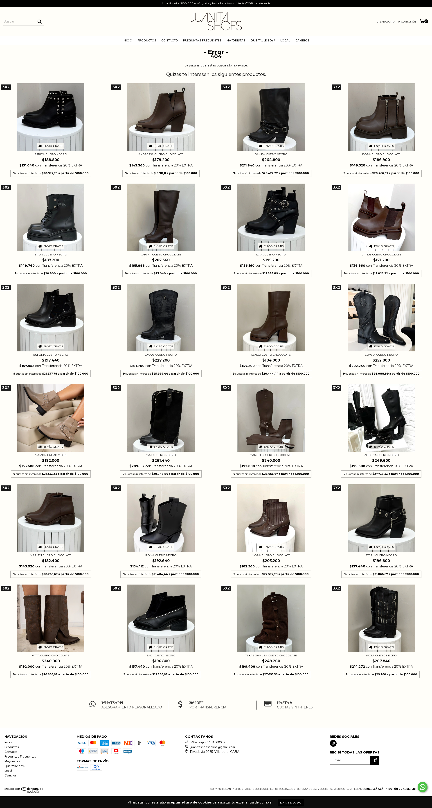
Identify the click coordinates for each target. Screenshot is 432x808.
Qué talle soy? (263, 40)
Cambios (302, 40)
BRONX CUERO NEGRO (50, 254)
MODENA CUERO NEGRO (381, 455)
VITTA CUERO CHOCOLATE (50, 655)
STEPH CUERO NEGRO (381, 555)
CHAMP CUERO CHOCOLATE (161, 254)
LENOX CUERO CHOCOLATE (271, 354)
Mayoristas (236, 40)
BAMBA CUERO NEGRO (271, 154)
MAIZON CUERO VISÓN (51, 455)
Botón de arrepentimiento (408, 789)
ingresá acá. (375, 789)
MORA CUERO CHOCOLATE (271, 555)
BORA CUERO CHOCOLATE (381, 154)
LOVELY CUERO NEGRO (381, 354)
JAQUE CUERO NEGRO (161, 354)
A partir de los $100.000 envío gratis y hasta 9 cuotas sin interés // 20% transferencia (216, 3)
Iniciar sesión (407, 21)
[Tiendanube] (24, 792)
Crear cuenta (386, 21)
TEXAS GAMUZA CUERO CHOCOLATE (271, 655)
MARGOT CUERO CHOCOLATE (271, 455)
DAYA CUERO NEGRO (271, 254)
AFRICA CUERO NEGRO (50, 154)
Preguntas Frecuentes (202, 40)
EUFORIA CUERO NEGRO (50, 354)
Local (285, 40)
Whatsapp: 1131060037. (208, 742)
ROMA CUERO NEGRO (161, 555)
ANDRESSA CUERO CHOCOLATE (160, 154)
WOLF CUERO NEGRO (381, 655)
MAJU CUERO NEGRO (161, 455)
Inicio (127, 40)
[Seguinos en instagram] (333, 743)
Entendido (291, 802)
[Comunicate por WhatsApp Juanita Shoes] (423, 787)
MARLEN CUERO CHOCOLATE (51, 555)
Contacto (169, 40)
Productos (146, 40)
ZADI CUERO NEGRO (161, 655)
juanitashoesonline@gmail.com (213, 747)
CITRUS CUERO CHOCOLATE (381, 254)
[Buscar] (39, 21)
